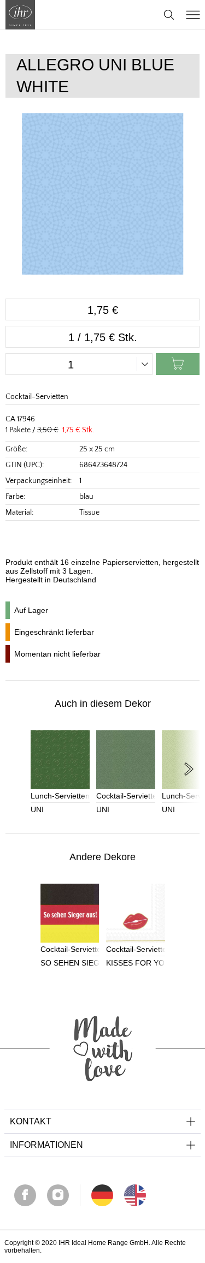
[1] (135, 1195)
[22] (102, 1195)
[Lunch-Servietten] (60, 759)
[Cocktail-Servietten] (125, 759)
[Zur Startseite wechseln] (20, 14)
